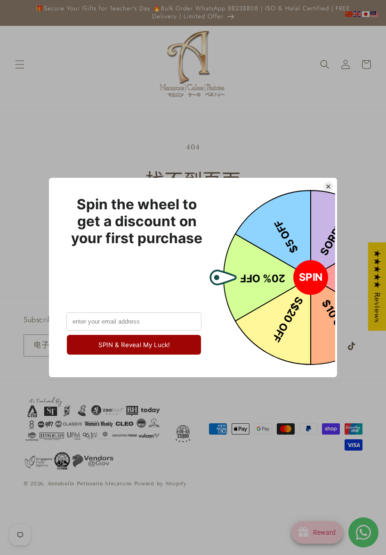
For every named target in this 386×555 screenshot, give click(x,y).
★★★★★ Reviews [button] (377, 286)
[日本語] (366, 13)
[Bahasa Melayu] (374, 13)
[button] (19, 64)
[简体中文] (349, 13)
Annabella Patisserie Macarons (90, 483)
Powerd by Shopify (160, 483)
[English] (358, 13)
